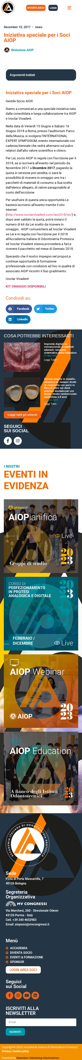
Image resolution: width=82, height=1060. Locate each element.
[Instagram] (18, 441)
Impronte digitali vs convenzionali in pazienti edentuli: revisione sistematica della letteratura (60, 348)
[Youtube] (27, 995)
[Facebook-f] (8, 441)
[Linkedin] (35, 995)
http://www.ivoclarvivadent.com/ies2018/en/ (39, 215)
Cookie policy (21, 1051)
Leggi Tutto (50, 359)
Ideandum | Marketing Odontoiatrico (37, 1057)
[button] (69, 7)
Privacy (6, 1051)
